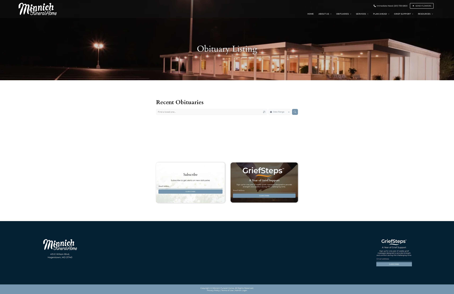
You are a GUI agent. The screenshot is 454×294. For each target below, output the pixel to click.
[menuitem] (310, 14)
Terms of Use (227, 290)
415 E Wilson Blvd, (60, 254)
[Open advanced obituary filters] (264, 112)
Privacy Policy (213, 290)
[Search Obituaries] (295, 112)
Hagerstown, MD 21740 (60, 257)
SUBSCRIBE (190, 191)
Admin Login (241, 290)
